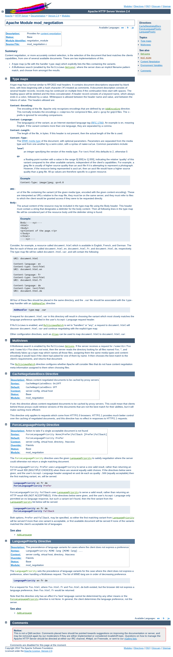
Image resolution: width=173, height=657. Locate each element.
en (123, 27)
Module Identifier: (16, 40)
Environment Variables (152, 65)
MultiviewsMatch (53, 325)
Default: (15, 387)
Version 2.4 (53, 16)
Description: (13, 33)
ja (132, 27)
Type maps (146, 41)
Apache (9, 16)
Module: (15, 397)
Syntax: (15, 383)
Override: (16, 445)
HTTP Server (21, 16)
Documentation (38, 16)
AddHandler (38, 303)
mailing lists (130, 638)
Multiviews (146, 44)
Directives (139, 6)
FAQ (148, 6)
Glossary (156, 6)
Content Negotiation (150, 61)
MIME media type (31, 141)
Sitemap (167, 6)
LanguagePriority (147, 32)
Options (70, 67)
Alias (55, 334)
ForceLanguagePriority (150, 29)
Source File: (13, 44)
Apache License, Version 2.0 (38, 651)
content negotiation (51, 33)
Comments (146, 70)
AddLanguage (24, 534)
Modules (128, 6)
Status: (10, 37)
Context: (16, 391)
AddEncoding (112, 108)
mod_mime (146, 58)
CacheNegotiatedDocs (150, 26)
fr (127, 27)
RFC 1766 (97, 122)
